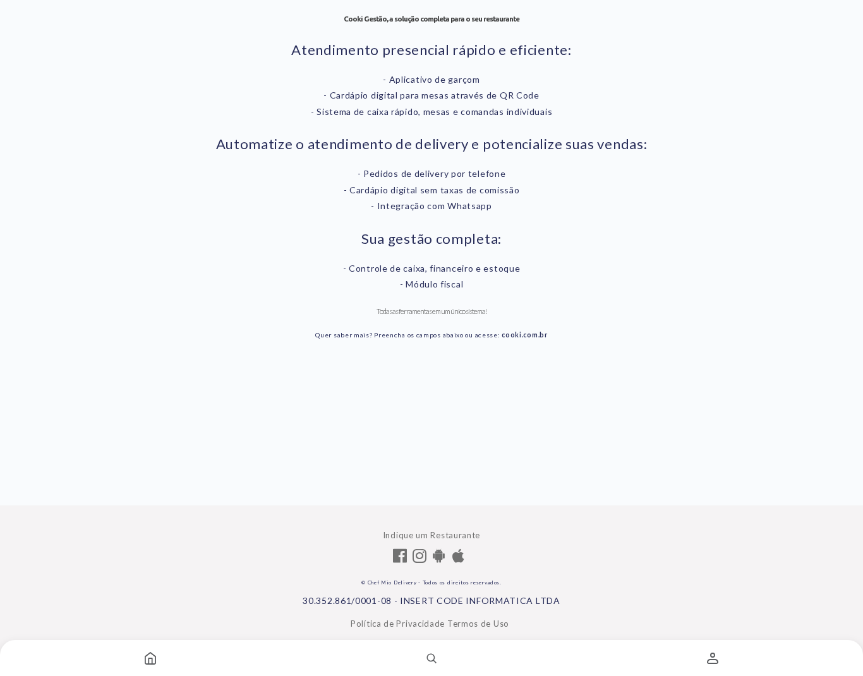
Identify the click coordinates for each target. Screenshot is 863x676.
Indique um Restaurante (431, 535)
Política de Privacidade (398, 624)
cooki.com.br (524, 335)
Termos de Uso (478, 624)
